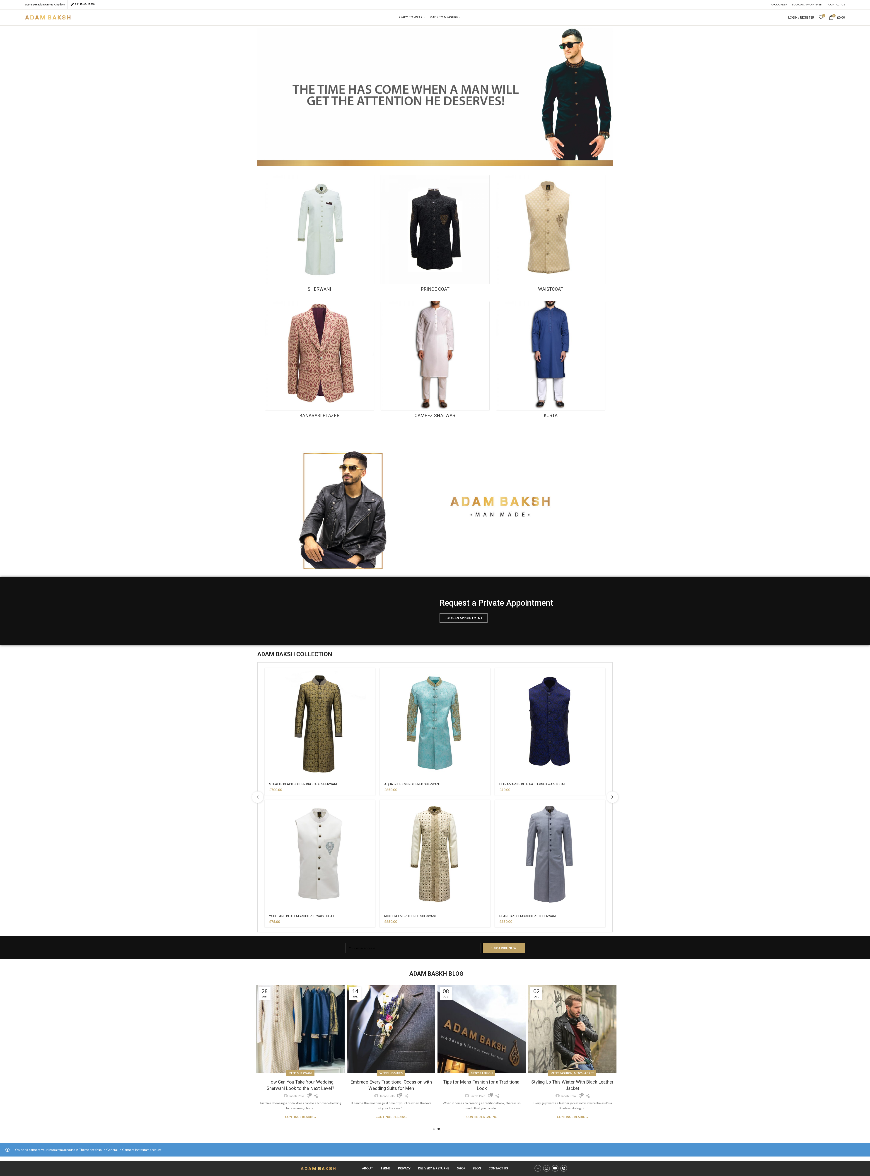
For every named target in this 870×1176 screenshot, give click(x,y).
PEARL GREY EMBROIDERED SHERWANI (527, 916)
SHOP (461, 1168)
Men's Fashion (391, 1073)
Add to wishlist (371, 675)
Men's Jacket (493, 1073)
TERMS (385, 1168)
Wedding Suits (300, 1073)
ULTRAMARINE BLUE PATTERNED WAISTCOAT (532, 784)
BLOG (477, 1168)
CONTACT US (498, 1168)
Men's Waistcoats (572, 1073)
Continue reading (300, 1117)
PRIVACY (404, 1168)
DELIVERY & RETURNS (434, 1168)
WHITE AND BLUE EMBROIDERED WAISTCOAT (301, 916)
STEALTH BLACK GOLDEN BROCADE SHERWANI (303, 784)
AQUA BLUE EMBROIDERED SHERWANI (412, 784)
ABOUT (367, 1168)
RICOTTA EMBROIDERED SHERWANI (410, 916)
